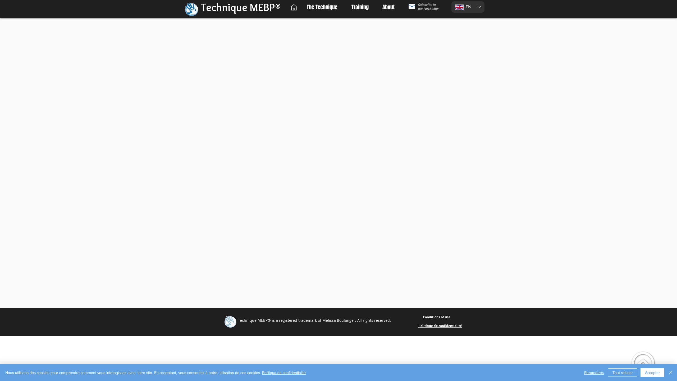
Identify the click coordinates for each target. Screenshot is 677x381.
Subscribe (425, 5)
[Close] (670, 372)
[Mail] (412, 6)
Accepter (652, 372)
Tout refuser (622, 372)
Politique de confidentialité (284, 372)
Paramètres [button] (594, 372)
